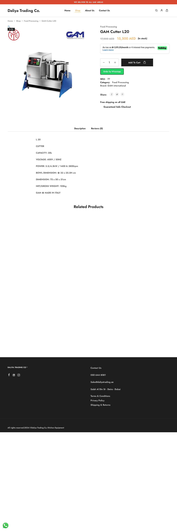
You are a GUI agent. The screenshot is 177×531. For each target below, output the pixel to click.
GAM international (117, 85)
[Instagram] (18, 376)
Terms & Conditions (100, 396)
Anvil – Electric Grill (62, 333)
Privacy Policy (97, 400)
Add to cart (134, 62)
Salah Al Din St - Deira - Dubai (105, 389)
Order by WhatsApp (112, 71)
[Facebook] (9, 375)
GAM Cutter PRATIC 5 (63, 265)
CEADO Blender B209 (21, 268)
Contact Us (104, 10)
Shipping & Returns (100, 404)
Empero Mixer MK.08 (148, 268)
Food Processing (31, 21)
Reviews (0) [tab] (97, 128)
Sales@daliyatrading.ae (102, 382)
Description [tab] (80, 128)
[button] (9, 26)
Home (67, 10)
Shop (77, 10)
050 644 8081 (98, 375)
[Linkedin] (13, 376)
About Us (89, 10)
